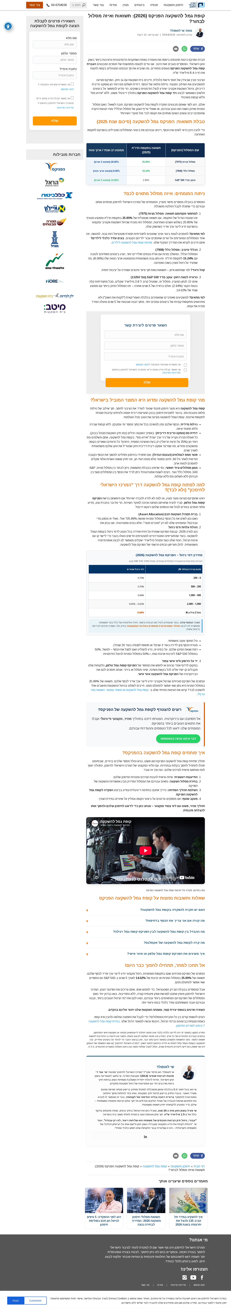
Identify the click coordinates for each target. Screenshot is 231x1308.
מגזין (126, 5)
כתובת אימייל (68, 69)
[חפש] (83, 5)
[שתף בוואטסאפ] (184, 49)
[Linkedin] (145, 1136)
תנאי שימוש (199, 1285)
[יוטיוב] (193, 1277)
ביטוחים (139, 5)
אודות (113, 5)
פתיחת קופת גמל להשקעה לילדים (132, 242)
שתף (196, 48)
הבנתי (15, 1300)
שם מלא (71, 38)
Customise (35, 1300)
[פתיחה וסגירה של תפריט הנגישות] (8, 26)
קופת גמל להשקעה (155, 1166)
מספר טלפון (69, 53)
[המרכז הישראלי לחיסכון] (197, 5)
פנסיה (154, 5)
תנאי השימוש (142, 364)
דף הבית (199, 1166)
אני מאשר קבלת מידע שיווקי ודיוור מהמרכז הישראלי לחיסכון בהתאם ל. (146, 371)
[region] (115, 1299)
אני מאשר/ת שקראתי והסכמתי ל (158, 364)
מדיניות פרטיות (178, 1285)
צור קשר (98, 5)
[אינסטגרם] (185, 1277)
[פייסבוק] (202, 1277)
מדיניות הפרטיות (171, 372)
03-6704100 (58, 5)
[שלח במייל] (176, 49)
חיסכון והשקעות (173, 5)
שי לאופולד (177, 30)
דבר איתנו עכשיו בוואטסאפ (178, 738)
